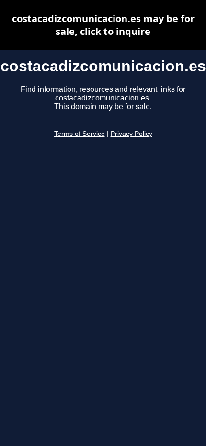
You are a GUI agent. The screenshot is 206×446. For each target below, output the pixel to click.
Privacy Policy (131, 133)
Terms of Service (79, 133)
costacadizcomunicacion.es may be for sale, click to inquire (103, 25)
